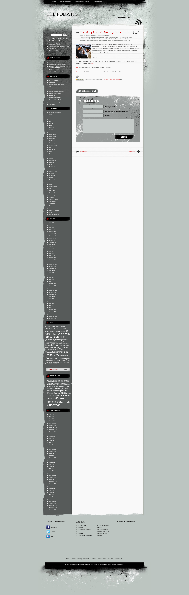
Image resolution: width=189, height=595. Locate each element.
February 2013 (52, 283)
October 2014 (52, 240)
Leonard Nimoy (60, 343)
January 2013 (52, 285)
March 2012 (52, 307)
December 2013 (53, 262)
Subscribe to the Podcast (82, 1)
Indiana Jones (62, 339)
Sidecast (49, 352)
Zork (129, 40)
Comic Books (52, 134)
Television (51, 197)
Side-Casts (52, 190)
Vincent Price (62, 362)
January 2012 (52, 311)
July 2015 (51, 222)
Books (50, 125)
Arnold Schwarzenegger (58, 326)
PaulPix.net (52, 95)
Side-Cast (59, 349)
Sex (50, 188)
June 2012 (51, 301)
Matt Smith (62, 345)
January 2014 (52, 259)
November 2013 (53, 264)
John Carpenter (62, 341)
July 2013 (51, 272)
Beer (50, 121)
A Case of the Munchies (55, 112)
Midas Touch (109, 38)
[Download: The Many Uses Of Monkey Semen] (80, 79)
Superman (51, 358)
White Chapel (107, 40)
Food (50, 151)
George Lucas (54, 339)
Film (50, 147)
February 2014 (52, 257)
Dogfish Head (115, 37)
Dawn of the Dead (60, 331)
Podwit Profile (52, 179)
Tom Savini (55, 362)
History (51, 158)
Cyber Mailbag (52, 136)
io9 (50, 86)
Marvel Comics (52, 345)
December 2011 (53, 314)
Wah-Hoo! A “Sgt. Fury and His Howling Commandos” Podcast (58, 43)
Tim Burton (48, 362)
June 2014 (51, 249)
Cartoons (51, 127)
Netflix (51, 347)
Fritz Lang (121, 37)
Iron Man (53, 383)
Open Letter (52, 175)
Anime (50, 114)
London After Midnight (93, 38)
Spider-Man (58, 352)
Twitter (53, 531)
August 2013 (52, 270)
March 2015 (52, 229)
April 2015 (51, 227)
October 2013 (52, 266)
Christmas (51, 132)
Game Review (52, 153)
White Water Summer (117, 40)
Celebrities (51, 129)
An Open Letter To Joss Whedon (57, 64)
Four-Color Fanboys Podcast (56, 40)
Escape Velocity (53, 145)
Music (50, 164)
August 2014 (52, 244)
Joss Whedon (50, 343)
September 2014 (53, 242)
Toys (50, 205)
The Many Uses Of (101, 32)
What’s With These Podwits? (56, 71)
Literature (51, 162)
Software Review (53, 192)
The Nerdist (52, 104)
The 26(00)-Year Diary (54, 102)
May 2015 (51, 225)
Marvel (67, 343)
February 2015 (52, 231)
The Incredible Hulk (57, 360)
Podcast (51, 177)
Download (118, 79)
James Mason (128, 37)
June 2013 (51, 275)
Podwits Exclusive (53, 182)
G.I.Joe (47, 339)
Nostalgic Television (54, 69)
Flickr (52, 536)
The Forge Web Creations (105, 564)
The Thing (64, 360)
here (92, 63)
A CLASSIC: (58, 67)
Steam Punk (92, 40)
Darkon (102, 37)
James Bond (52, 341)
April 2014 (51, 253)
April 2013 (51, 279)
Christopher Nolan (50, 331)
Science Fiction (53, 186)
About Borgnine (98, 1)
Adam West (48, 326)
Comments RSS (119, 558)
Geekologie (52, 82)
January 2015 (52, 233)
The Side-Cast (52, 48)
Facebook (54, 527)
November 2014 (53, 238)
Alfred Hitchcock (87, 37)
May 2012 (51, 303)
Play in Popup (112, 79)
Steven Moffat (64, 355)
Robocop (65, 347)
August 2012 (52, 296)
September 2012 (53, 294)
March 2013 (52, 281)
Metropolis (102, 38)
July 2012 (51, 298)
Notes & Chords (53, 171)
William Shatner (52, 364)
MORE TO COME (53, 50)
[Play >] (77, 76)
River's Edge (116, 38)
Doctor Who (52, 138)
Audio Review (52, 119)
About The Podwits (65, 1)
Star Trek (63, 401)
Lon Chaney (83, 38)
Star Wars (56, 355)
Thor (69, 360)
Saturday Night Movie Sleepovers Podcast (59, 46)
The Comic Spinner (53, 199)
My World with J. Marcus (55, 93)
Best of (51, 123)
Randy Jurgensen (58, 347)
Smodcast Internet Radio (55, 99)
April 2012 (51, 305)
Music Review (52, 166)
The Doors (48, 360)
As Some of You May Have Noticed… (58, 62)
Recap (50, 184)
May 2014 (51, 251)
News (50, 169)
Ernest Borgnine (53, 142)
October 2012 (52, 292)
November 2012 (53, 290)
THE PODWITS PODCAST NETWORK (58, 38)
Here (77, 67)
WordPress (120, 564)
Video (50, 212)
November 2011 (53, 316)
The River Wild (100, 40)
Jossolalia (51, 89)
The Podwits (62, 14)
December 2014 (53, 236)
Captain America (58, 329)
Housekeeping (52, 160)
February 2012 (52, 309)
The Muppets (52, 201)
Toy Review (52, 203)
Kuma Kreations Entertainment (56, 91)
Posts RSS (110, 558)
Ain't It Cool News (53, 80)
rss (129, 17)
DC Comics (66, 393)
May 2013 (51, 277)
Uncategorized (52, 208)
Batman (49, 328)
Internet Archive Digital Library (56, 84)
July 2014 (51, 246)
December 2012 (53, 288)
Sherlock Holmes (50, 349)
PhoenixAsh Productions (55, 97)
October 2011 (52, 318)
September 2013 (53, 268)
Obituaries (51, 173)
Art (50, 116)
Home (54, 1)
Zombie (125, 40)
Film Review (52, 149)
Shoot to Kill (123, 38)
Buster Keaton (96, 37)
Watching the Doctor (54, 214)
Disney (55, 334)
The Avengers (64, 359)
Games (51, 156)
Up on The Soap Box (54, 210)
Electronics (52, 140)
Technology (52, 195)
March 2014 (52, 255)
